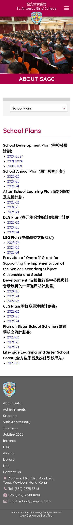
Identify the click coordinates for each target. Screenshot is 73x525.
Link (6, 465)
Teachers (10, 428)
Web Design (28, 515)
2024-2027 (15, 156)
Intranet (9, 440)
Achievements (14, 409)
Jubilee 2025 (13, 434)
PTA (6, 447)
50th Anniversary (16, 422)
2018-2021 (14, 166)
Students (10, 415)
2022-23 (13, 301)
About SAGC (13, 403)
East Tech (47, 515)
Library (9, 459)
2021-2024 (15, 161)
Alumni (8, 453)
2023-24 (13, 186)
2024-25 (13, 181)
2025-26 (13, 176)
